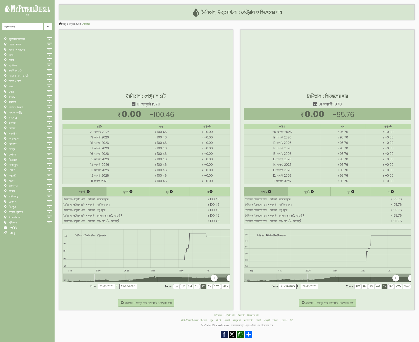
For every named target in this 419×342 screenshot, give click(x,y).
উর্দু (291, 320)
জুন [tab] (168, 192)
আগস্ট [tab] (83, 192)
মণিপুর (11, 149)
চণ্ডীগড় (12, 65)
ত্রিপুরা (12, 207)
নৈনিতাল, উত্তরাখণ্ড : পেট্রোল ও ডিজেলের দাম (241, 12)
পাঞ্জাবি (267, 320)
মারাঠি (258, 320)
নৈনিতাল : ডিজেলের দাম (248, 315)
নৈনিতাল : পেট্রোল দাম (225, 315)
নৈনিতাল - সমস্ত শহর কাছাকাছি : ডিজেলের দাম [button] (329, 303)
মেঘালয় (12, 154)
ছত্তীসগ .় (15, 70)
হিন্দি (211, 320)
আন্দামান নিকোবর (16, 39)
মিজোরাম (12, 159)
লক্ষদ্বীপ (12, 133)
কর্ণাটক (11, 123)
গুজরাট (11, 97)
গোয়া (11, 91)
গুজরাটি (227, 320)
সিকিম (11, 191)
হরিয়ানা (12, 102)
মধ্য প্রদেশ (14, 138)
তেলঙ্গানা (12, 201)
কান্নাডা (237, 320)
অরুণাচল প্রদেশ (16, 49)
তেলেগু (284, 320)
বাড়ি (64, 24)
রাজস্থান (12, 186)
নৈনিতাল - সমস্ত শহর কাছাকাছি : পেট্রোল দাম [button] (148, 303)
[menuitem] (222, 278)
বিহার (11, 60)
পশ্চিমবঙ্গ (12, 222)
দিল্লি (11, 86)
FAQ (11, 233)
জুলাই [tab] (126, 192)
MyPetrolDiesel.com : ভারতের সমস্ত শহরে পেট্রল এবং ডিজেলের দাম (237, 325)
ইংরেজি (204, 320)
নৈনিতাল (86, 24)
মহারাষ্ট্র (12, 144)
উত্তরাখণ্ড (14, 217)
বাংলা (27, 14)
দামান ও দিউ (14, 81)
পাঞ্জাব (11, 180)
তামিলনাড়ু (13, 196)
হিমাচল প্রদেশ (15, 107)
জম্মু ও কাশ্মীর (15, 112)
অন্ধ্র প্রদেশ (14, 44)
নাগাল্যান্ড (13, 165)
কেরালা (11, 128)
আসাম (11, 55)
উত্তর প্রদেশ (15, 212)
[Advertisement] (146, 60)
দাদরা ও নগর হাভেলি (18, 76)
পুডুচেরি (12, 175)
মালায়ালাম (248, 320)
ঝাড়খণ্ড (12, 118)
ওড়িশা (11, 170)
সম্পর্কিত (12, 228)
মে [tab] (208, 192)
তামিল (275, 320)
